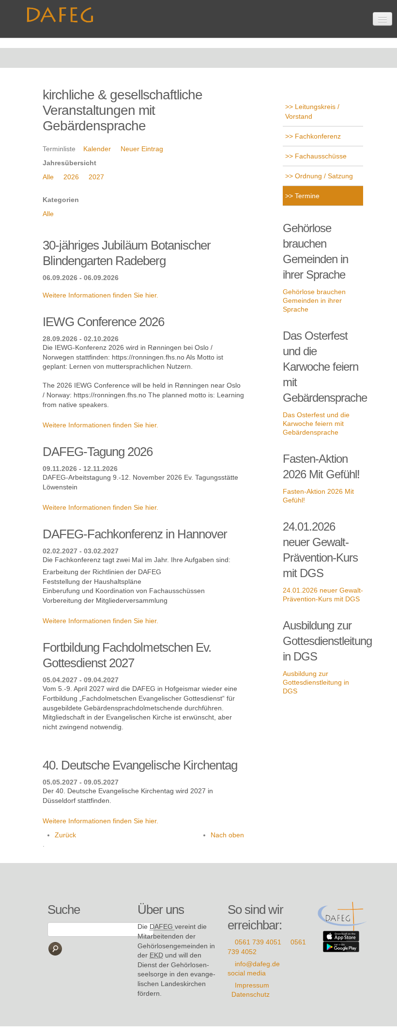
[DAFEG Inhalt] (62, 12)
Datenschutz (250, 994)
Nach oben (227, 835)
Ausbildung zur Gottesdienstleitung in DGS (316, 682)
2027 (96, 177)
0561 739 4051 (258, 942)
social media (247, 973)
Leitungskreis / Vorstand (312, 111)
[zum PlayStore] (341, 946)
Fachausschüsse (320, 156)
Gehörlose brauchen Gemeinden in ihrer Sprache (314, 300)
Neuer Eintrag (142, 149)
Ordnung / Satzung (323, 176)
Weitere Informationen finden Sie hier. (100, 295)
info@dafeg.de (257, 964)
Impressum (252, 985)
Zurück (65, 835)
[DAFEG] (343, 916)
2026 (71, 177)
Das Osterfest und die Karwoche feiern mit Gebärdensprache (316, 423)
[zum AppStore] (341, 936)
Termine (306, 196)
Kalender (97, 149)
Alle (48, 177)
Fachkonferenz (317, 136)
